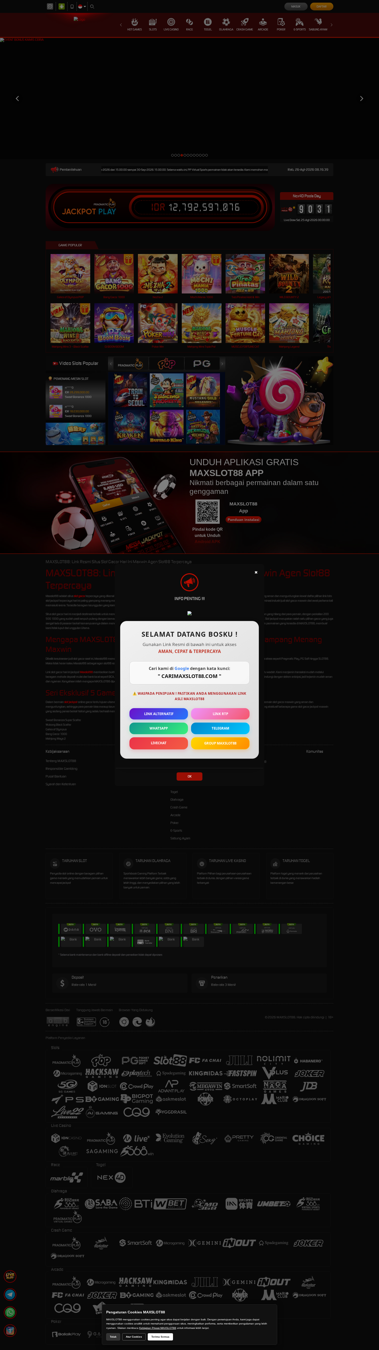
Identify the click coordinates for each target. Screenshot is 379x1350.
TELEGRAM (220, 728)
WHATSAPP (159, 728)
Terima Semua (160, 1336)
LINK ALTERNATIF (159, 713)
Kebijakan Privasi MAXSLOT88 (157, 1328)
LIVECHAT (159, 743)
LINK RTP (220, 713)
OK (190, 776)
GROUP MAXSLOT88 (220, 743)
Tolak (113, 1336)
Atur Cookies (134, 1336)
